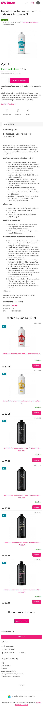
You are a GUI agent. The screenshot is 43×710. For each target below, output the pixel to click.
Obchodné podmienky (8, 671)
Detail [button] (36, 366)
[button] (21, 366)
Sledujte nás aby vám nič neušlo (14, 652)
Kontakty (4, 668)
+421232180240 (9, 649)
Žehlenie (14, 306)
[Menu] (38, 3)
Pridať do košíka (20, 80)
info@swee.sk (9, 646)
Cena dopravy (5, 665)
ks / (21, 636)
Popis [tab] (5, 124)
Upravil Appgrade (29, 696)
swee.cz (21, 685)
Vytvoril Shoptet (17, 696)
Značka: (8, 24)
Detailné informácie (7, 104)
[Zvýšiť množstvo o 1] (9, 79)
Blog (2, 663)
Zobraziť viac (21, 621)
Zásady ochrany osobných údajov (12, 674)
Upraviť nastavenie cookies (28, 704)
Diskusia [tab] (11, 124)
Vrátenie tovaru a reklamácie (10, 677)
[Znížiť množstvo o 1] (9, 81)
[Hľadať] (26, 3)
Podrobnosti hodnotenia (30, 22)
